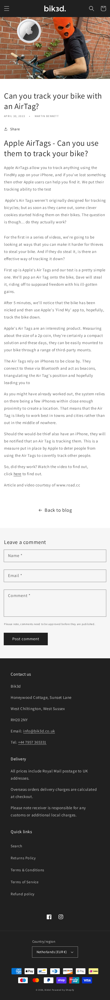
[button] (7, 8)
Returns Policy (23, 858)
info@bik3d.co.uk (39, 730)
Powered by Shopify (63, 989)
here (17, 473)
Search (16, 846)
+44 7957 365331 (32, 742)
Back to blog (58, 510)
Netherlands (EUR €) (52, 952)
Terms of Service (25, 882)
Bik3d (48, 989)
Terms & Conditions (27, 870)
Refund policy (22, 894)
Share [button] (15, 129)
